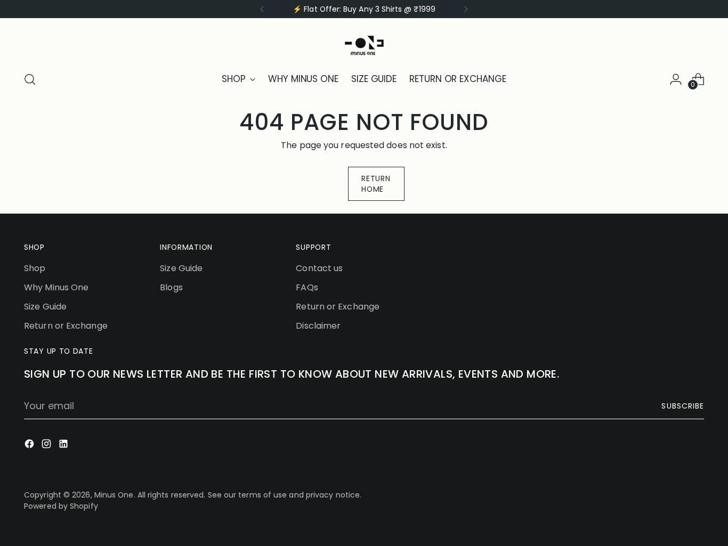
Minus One (114, 495)
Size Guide (45, 306)
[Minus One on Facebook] (30, 445)
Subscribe (682, 406)
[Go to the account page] (675, 79)
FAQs (307, 287)
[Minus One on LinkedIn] (64, 445)
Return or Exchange (66, 326)
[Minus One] (364, 43)
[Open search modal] (30, 79)
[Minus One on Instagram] (47, 445)
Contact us (319, 268)
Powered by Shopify (61, 506)
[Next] (466, 9)
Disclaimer (318, 326)
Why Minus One (56, 287)
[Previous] (262, 9)
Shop (34, 268)
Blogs (171, 287)
